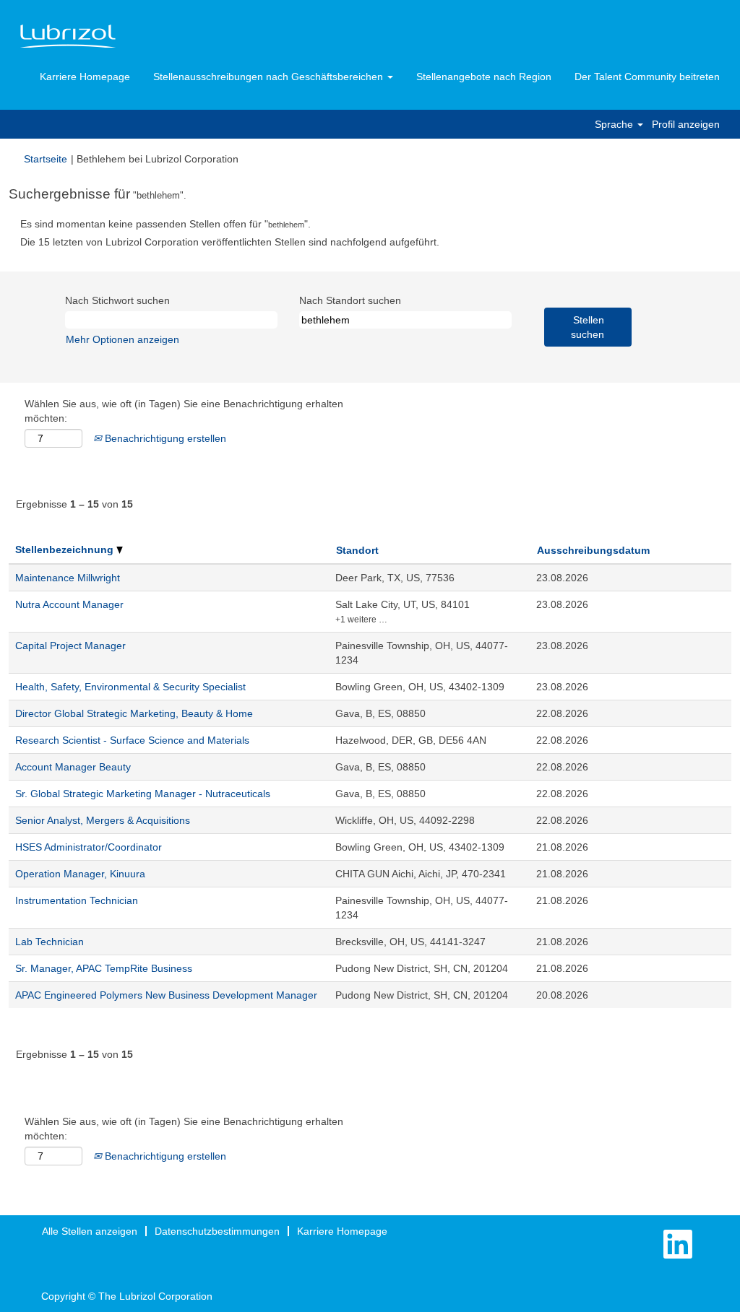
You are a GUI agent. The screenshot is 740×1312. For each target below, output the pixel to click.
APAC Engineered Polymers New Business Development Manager (166, 995)
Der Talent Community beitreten (647, 76)
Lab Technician (49, 941)
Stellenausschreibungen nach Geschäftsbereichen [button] (269, 76)
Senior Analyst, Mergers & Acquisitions (102, 820)
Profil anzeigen (686, 124)
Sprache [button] (615, 124)
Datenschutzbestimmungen (217, 1231)
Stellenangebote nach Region (483, 76)
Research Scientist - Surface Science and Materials (132, 740)
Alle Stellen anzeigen (89, 1231)
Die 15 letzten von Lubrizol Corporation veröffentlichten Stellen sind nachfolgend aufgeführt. (229, 242)
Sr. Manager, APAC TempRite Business (103, 968)
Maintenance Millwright (67, 577)
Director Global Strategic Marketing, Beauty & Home (134, 713)
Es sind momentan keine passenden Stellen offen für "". (165, 224)
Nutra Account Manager (69, 604)
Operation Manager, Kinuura (80, 873)
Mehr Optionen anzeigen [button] (122, 339)
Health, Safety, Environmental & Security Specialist (130, 686)
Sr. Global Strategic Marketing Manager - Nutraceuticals (142, 793)
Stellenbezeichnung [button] (65, 549)
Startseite (45, 159)
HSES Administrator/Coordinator (88, 847)
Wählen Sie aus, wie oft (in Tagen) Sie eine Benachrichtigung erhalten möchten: (184, 411)
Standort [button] (357, 550)
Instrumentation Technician (76, 900)
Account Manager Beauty (73, 767)
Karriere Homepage (85, 76)
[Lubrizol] (68, 37)
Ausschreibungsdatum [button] (593, 550)
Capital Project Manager (70, 645)
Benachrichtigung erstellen (164, 438)
